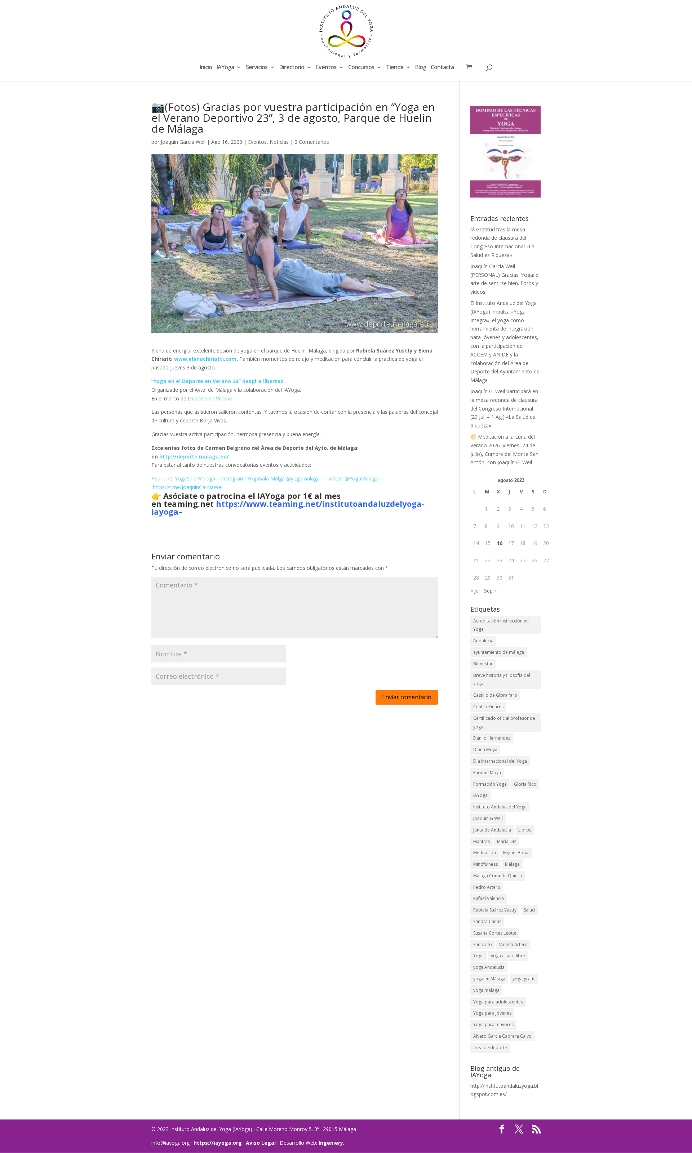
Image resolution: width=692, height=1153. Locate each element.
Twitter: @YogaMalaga (351, 478)
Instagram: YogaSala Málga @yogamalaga (270, 478)
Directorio (291, 68)
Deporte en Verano (210, 398)
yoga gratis (524, 979)
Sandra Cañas (487, 921)
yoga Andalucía (489, 967)
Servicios (256, 68)
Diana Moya (485, 749)
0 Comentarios (311, 141)
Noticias (279, 141)
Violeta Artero (513, 944)
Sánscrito (482, 944)
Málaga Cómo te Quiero (497, 876)
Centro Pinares (488, 707)
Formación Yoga (490, 784)
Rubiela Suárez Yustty (494, 910)
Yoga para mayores (493, 1024)
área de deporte (490, 1048)
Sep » (490, 590)
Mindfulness (485, 864)
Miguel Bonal (516, 853)
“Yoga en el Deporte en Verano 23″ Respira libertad (217, 381)
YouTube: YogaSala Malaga (183, 478)
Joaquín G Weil (488, 818)
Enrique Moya (487, 773)
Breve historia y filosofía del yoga (501, 679)
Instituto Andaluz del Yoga (500, 807)
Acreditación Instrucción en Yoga (501, 625)
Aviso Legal (261, 1142)
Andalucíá (483, 641)
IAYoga (225, 68)
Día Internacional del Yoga (500, 761)
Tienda (394, 68)
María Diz (506, 841)
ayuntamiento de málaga (498, 652)
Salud (529, 910)
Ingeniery (331, 1142)
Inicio (206, 68)
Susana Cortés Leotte (494, 933)
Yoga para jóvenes (492, 1013)
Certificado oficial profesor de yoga (504, 722)
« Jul (475, 590)
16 (499, 543)
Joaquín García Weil (183, 141)
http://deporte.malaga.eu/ (194, 456)
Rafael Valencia (488, 898)
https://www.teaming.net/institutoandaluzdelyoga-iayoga (288, 507)
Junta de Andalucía (492, 830)
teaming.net (189, 503)
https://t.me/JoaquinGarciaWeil (188, 487)
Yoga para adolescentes (498, 1002)
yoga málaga (486, 990)
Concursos (361, 68)
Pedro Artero (486, 887)
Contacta (442, 68)
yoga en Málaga (489, 979)
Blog (420, 68)
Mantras (481, 841)
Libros (524, 830)
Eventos (326, 68)
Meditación (484, 853)
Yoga (478, 956)
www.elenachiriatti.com (205, 358)
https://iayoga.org (218, 1142)
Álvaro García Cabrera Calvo (502, 1036)
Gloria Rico (525, 784)
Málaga (512, 864)
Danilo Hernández (491, 738)
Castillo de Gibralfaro (495, 695)
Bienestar (483, 664)
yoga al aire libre (508, 956)
